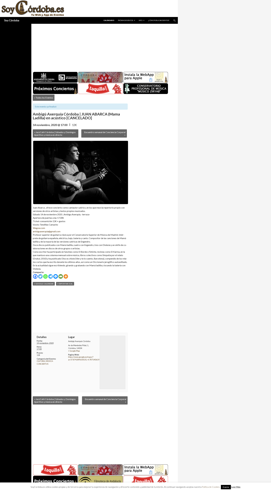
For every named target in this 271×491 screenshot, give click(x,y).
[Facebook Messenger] (55, 276)
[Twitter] (40, 276)
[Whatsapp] (45, 276)
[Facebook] (35, 276)
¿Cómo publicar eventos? (158, 20)
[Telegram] (50, 276)
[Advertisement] (101, 47)
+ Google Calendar (43, 284)
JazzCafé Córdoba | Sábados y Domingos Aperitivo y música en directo (55, 133)
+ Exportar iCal (65, 284)
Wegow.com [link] (39, 228)
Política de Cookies (211, 487)
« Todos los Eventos (43, 97)
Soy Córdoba (11, 20)
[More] (66, 276)
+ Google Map (74, 351)
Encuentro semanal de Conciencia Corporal (104, 133)
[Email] (60, 276)
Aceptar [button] (226, 487)
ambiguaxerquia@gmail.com (46, 231)
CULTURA (41, 361)
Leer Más (235, 487)
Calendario (108, 20)
